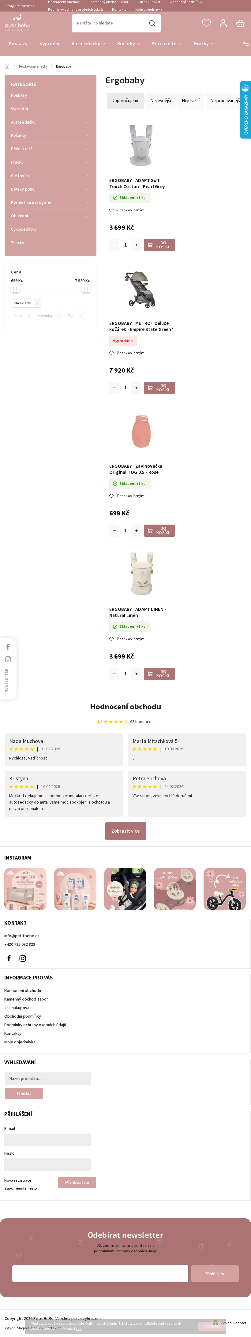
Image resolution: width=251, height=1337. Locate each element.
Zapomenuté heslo (20, 1188)
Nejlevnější (160, 101)
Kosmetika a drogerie (31, 202)
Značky (17, 243)
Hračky (17, 162)
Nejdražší (191, 101)
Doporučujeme (125, 101)
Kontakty (119, 9)
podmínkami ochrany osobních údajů (125, 1251)
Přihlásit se (77, 1182)
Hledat (152, 23)
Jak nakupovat (17, 1008)
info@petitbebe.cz (21, 936)
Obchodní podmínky (22, 1016)
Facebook (8, 958)
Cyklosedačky (24, 229)
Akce (22, 315)
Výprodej (19, 109)
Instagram (22, 958)
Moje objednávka (148, 9)
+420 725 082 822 (19, 944)
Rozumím (212, 1326)
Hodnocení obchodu (125, 706)
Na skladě (26, 303)
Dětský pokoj (23, 189)
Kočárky (18, 135)
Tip (74, 315)
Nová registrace (17, 1180)
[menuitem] (18, 44)
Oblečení (19, 216)
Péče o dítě (22, 149)
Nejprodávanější (225, 101)
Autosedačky (23, 122)
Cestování (20, 176)
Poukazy (19, 95)
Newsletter (6, 680)
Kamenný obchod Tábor (26, 999)
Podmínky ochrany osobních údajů (75, 9)
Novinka (48, 315)
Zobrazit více (125, 831)
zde (78, 1328)
